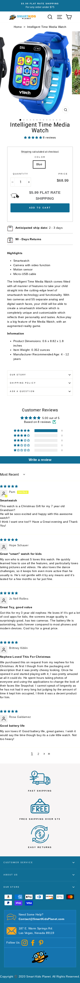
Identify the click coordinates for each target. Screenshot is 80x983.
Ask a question (22, 391)
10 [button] (50, 120)
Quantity (20, 174)
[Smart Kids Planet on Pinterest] (41, 942)
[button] (22, 430)
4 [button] (31, 120)
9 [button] (47, 120)
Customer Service (18, 862)
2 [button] (24, 120)
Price (63, 174)
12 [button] (57, 120)
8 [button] (44, 120)
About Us (10, 875)
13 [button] (60, 120)
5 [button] (34, 120)
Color (40, 157)
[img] (9, 486)
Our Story (18, 375)
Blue (39, 164)
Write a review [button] (40, 460)
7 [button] (41, 120)
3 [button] (27, 120)
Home (18, 26)
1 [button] (20, 120)
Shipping (26, 152)
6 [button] (37, 120)
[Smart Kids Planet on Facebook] (33, 942)
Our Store (11, 887)
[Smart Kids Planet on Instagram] (25, 942)
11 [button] (54, 120)
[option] (40, 5)
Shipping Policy (23, 383)
